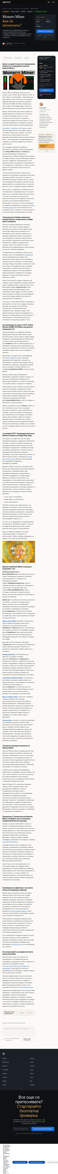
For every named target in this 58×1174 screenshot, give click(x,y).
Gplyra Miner (6, 128)
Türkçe (32, 1073)
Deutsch (4, 1066)
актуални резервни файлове (18, 911)
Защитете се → (47, 90)
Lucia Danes (9, 43)
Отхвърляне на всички (37, 1162)
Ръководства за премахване (21, 8)
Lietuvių (32, 1058)
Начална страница (7, 8)
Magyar (4, 1081)
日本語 (4, 1085)
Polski (31, 1062)
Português (5, 1069)
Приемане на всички (20, 1162)
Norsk (31, 1077)
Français (32, 1066)
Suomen (4, 1077)
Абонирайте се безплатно (44, 146)
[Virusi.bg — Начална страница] (6, 2)
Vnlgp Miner (14, 128)
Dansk (31, 1069)
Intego (33, 205)
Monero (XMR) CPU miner (13, 358)
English (4, 1058)
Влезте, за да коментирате (27, 1039)
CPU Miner (23, 128)
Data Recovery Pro (16, 944)
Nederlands (5, 1062)
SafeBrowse (29, 255)
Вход (53, 2)
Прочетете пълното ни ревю (45, 94)
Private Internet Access (26, 987)
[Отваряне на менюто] (48, 2)
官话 (31, 1081)
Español (4, 1073)
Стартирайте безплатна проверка (42, 1129)
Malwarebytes (9, 207)
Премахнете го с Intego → (45, 31)
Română (32, 1085)
